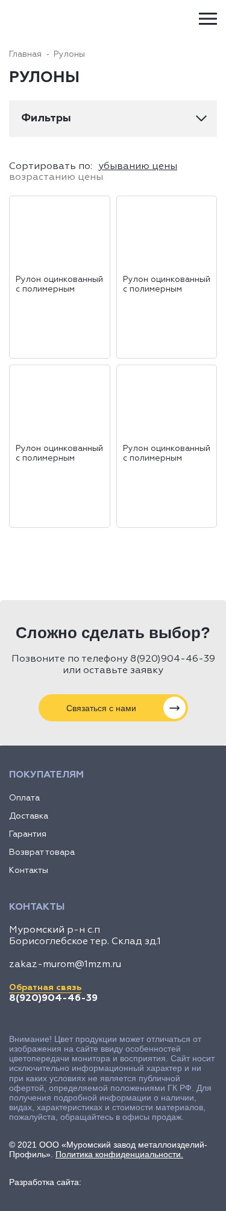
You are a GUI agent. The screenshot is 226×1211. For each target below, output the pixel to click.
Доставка (28, 816)
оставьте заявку (123, 671)
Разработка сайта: (45, 1182)
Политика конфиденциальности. (119, 1154)
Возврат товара (42, 852)
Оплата (24, 798)
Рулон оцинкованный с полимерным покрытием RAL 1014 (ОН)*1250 (59, 285)
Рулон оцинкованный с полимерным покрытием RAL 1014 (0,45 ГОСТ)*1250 (59, 454)
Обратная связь (45, 987)
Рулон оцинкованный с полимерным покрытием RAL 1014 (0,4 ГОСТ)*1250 (166, 285)
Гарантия (27, 834)
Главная (25, 54)
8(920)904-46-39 (172, 659)
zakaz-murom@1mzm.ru (65, 965)
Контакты (28, 870)
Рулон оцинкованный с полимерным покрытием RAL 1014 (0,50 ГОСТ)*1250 (166, 454)
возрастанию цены (56, 177)
